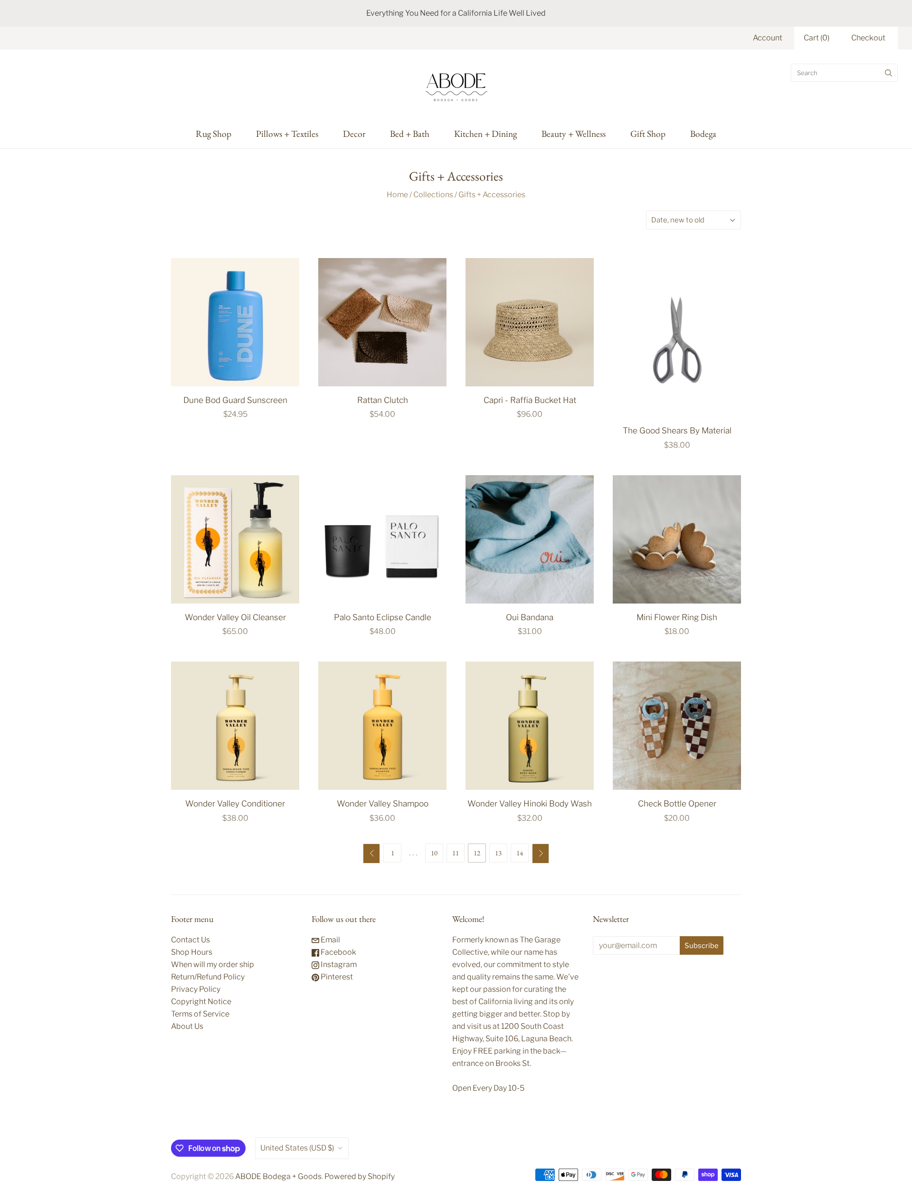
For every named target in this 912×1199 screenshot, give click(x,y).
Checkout (868, 37)
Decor (354, 133)
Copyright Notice (201, 1001)
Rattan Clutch (382, 400)
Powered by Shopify (359, 1176)
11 (455, 852)
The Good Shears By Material (677, 430)
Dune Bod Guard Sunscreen (235, 400)
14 (519, 852)
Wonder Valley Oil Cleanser (235, 617)
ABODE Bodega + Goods (278, 1176)
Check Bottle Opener (677, 803)
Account (767, 37)
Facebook (337, 952)
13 (498, 852)
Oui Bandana (529, 617)
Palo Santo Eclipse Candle (382, 617)
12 (477, 852)
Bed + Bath (409, 133)
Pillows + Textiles (287, 133)
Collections (433, 194)
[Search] (888, 73)
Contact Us (190, 939)
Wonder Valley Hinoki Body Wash (529, 803)
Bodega (703, 133)
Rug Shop (213, 133)
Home (397, 194)
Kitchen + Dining (485, 133)
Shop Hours (191, 952)
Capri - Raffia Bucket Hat (530, 400)
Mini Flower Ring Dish (676, 617)
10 (434, 852)
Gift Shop (647, 133)
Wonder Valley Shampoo (382, 803)
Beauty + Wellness (574, 133)
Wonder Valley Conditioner (235, 803)
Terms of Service (200, 1013)
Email (329, 939)
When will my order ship (212, 964)
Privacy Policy (195, 989)
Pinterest (336, 976)
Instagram (338, 964)
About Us (187, 1026)
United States (297, 1147)
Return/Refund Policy (208, 976)
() (816, 37)
